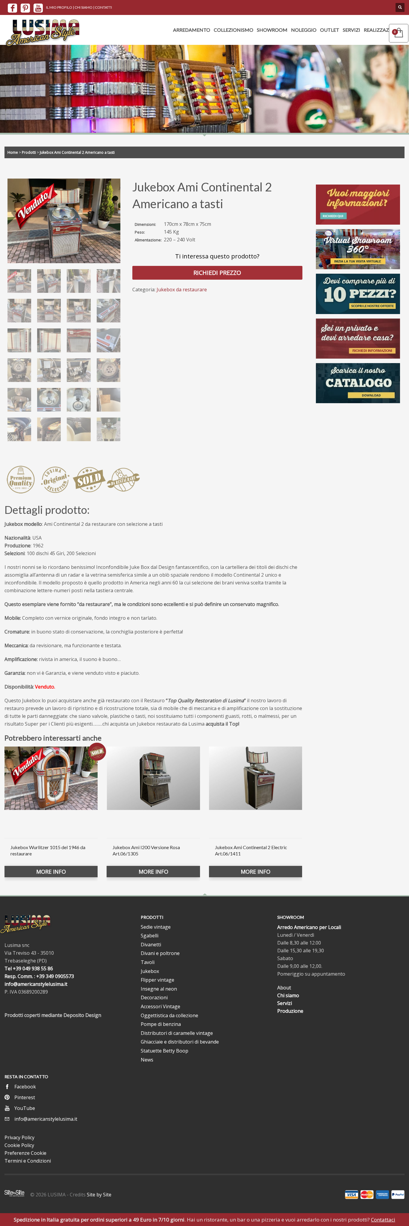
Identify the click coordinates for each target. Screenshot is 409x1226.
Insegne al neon (159, 989)
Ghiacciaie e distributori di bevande (180, 1041)
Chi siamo (288, 995)
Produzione (290, 1011)
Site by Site (99, 1194)
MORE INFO (51, 871)
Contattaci (383, 1219)
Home (12, 152)
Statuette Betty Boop (164, 1050)
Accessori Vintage (160, 1006)
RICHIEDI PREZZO (217, 273)
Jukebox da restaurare (182, 289)
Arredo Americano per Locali (309, 927)
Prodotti (29, 152)
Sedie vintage (156, 927)
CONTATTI (103, 7)
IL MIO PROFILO (59, 7)
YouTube (24, 1108)
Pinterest (24, 1097)
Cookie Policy (19, 1145)
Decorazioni (154, 997)
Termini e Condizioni (27, 1161)
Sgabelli (149, 935)
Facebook (25, 1086)
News (147, 1059)
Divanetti (151, 944)
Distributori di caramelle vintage (177, 1033)
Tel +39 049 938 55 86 (28, 968)
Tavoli (147, 962)
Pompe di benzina (161, 1024)
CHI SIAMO (84, 7)
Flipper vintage (157, 980)
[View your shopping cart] (398, 33)
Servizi (284, 1003)
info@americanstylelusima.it (35, 984)
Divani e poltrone (160, 953)
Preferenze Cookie (25, 1153)
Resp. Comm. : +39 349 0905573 (39, 976)
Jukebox (150, 971)
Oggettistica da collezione (169, 1015)
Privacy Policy (19, 1137)
